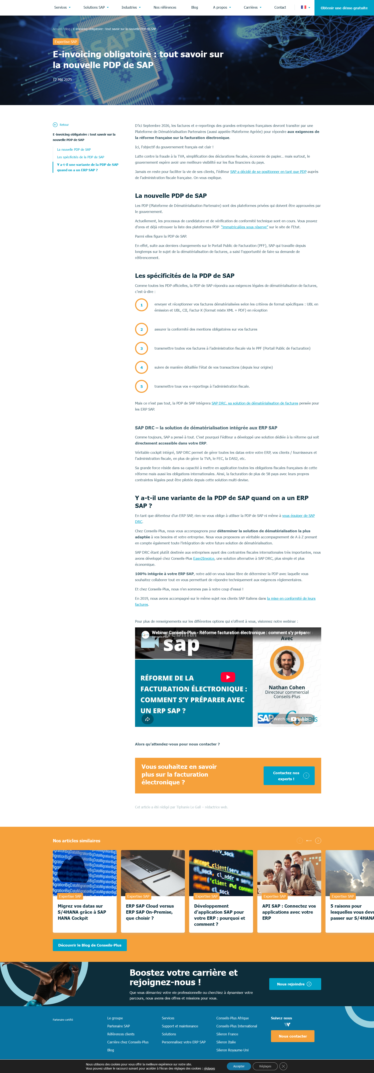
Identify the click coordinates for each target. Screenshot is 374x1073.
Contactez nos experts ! (286, 775)
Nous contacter (293, 1036)
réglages (209, 1068)
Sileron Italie (226, 1042)
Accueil (57, 29)
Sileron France (227, 1034)
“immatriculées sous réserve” (244, 226)
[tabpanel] (85, 891)
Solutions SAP (94, 7)
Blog (194, 7)
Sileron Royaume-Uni (232, 1050)
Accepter (239, 1066)
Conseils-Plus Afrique (232, 1018)
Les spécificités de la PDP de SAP (80, 157)
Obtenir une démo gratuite (344, 8)
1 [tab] (307, 840)
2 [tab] (309, 840)
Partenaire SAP (118, 1026)
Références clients (120, 1034)
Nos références (165, 7)
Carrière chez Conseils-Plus (127, 1042)
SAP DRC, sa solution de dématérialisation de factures (255, 403)
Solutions (169, 1034)
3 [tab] (310, 840)
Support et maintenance (180, 1026)
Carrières (251, 7)
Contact (280, 7)
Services (60, 7)
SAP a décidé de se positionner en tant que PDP (268, 171)
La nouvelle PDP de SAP (74, 149)
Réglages (265, 1066)
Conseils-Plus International (236, 1026)
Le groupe (115, 1018)
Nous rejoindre (291, 984)
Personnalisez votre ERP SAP (184, 1042)
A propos (220, 7)
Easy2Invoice (203, 558)
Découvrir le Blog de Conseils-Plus (89, 945)
